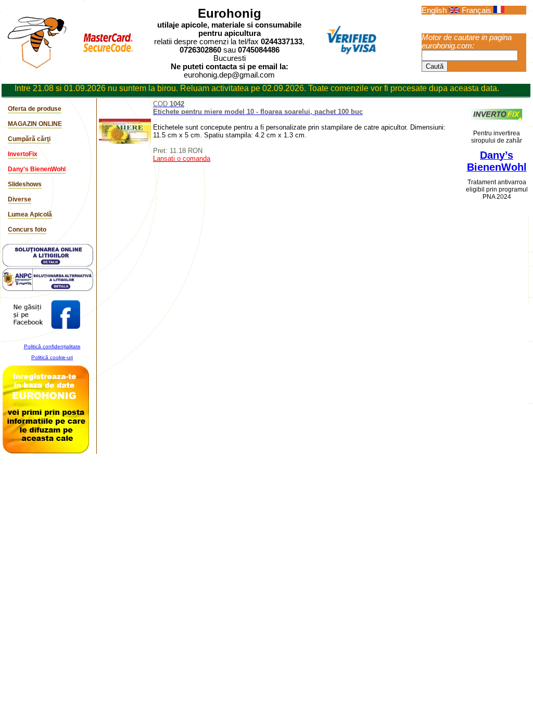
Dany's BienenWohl (37, 169)
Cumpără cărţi (29, 139)
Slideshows (25, 184)
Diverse (19, 199)
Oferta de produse (34, 108)
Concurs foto (27, 229)
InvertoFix (22, 154)
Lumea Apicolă (30, 214)
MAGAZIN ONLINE (35, 124)
